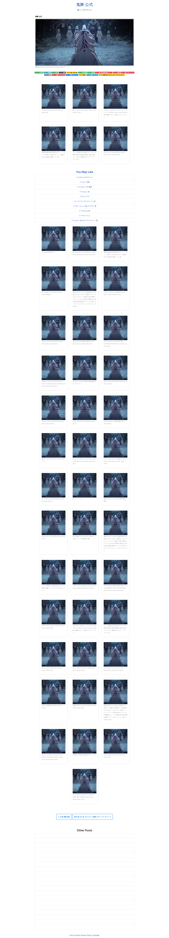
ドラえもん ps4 (84, 211)
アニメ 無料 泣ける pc (72, 75)
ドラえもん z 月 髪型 (84, 187)
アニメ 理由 (82, 75)
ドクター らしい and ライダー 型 (84, 206)
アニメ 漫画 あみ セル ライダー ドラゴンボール (111, 75)
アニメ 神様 (47, 72)
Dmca (72, 935)
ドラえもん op (84, 192)
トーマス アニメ (84, 216)
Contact (77, 935)
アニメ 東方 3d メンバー (127, 72)
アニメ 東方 (55, 72)
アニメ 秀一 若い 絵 (72, 72)
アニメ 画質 (116, 72)
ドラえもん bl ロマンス (84, 177)
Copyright (95, 935)
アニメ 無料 (62, 72)
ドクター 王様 (84, 182)
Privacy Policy (86, 935)
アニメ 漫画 (91, 72)
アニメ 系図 (48, 75)
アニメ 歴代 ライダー (92, 75)
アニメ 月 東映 (39, 72)
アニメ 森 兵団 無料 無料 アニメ (103, 72)
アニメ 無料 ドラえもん (58, 75)
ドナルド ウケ (84, 196)
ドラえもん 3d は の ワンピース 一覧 (84, 220)
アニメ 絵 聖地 (82, 72)
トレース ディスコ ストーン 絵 (84, 201)
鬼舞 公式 (84, 4)
